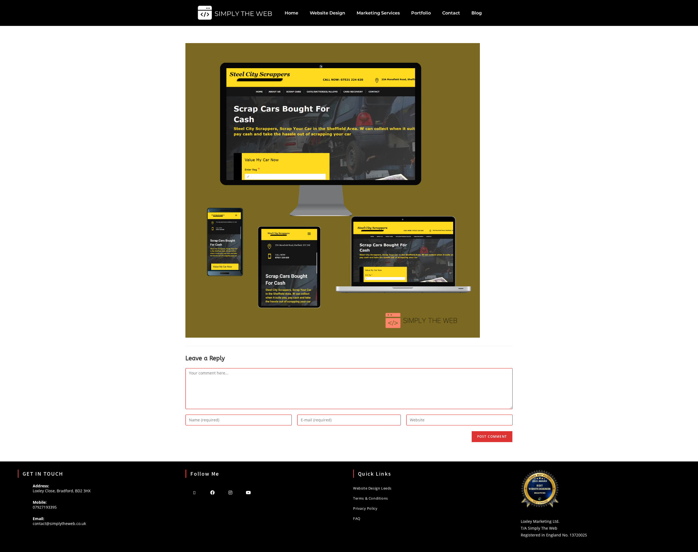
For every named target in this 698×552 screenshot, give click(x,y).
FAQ (356, 518)
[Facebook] (212, 492)
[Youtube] (248, 492)
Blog (476, 13)
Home (291, 13)
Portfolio (421, 13)
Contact (451, 13)
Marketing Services (378, 13)
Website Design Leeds (372, 488)
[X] (194, 492)
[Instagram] (230, 492)
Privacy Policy (365, 508)
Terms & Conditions (370, 498)
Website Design (327, 13)
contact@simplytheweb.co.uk (59, 523)
